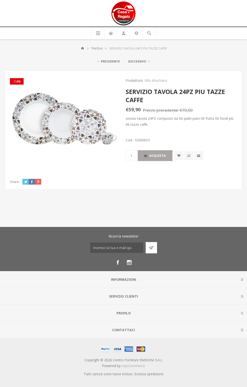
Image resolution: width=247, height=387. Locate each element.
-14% (17, 81)
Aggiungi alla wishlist (178, 155)
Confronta (188, 155)
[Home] (82, 48)
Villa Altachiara (155, 80)
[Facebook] (118, 262)
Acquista (157, 155)
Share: (15, 182)
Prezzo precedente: (161, 110)
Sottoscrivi (151, 247)
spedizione (155, 374)
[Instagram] (129, 262)
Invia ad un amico (198, 155)
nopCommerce (133, 365)
